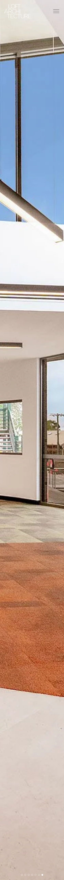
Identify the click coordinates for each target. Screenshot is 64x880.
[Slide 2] (25, 875)
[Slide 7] (42, 875)
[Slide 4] (32, 875)
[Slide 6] (39, 875)
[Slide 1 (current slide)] (22, 875)
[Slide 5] (35, 875)
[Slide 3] (29, 875)
